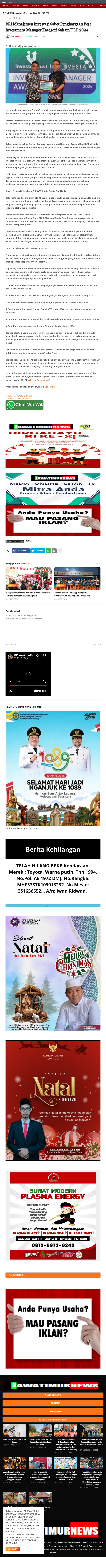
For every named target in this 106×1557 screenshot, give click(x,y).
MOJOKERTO (36, 5)
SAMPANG (25, 5)
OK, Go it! (12, 1549)
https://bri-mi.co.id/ (40, 380)
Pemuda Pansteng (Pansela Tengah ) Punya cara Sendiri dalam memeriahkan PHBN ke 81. (91, 1443)
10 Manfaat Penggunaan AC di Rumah (14, 1440)
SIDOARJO (15, 5)
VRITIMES (50, 387)
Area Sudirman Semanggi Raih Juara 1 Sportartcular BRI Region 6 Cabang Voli (72, 594)
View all (97, 563)
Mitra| (72, 1546)
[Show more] (59, 550)
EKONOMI (17, 18)
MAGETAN (91, 5)
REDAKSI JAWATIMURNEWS (19, 399)
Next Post (97, 644)
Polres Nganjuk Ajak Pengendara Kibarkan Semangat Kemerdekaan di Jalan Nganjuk (40, 1476)
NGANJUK (64, 5)
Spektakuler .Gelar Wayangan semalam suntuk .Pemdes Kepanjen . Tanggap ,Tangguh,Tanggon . (14, 1476)
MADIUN (73, 5)
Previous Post (10, 644)
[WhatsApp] (48, 550)
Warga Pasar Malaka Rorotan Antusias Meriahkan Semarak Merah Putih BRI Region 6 (28, 594)
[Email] (54, 550)
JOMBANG (55, 5)
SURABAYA (5, 5)
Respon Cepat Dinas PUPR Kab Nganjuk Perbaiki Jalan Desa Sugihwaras (40, 1441)
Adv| (67, 1546)
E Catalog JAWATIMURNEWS (19, 396)
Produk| (60, 1546)
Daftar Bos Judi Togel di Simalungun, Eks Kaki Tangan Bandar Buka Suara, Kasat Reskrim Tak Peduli (66, 1476)
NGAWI (82, 5)
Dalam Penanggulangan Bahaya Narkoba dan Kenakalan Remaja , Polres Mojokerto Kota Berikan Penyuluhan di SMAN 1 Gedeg (66, 1444)
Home (8, 18)
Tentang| (52, 1546)
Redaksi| (92, 1546)
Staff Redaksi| (82, 1546)
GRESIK (45, 5)
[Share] (98, 36)
